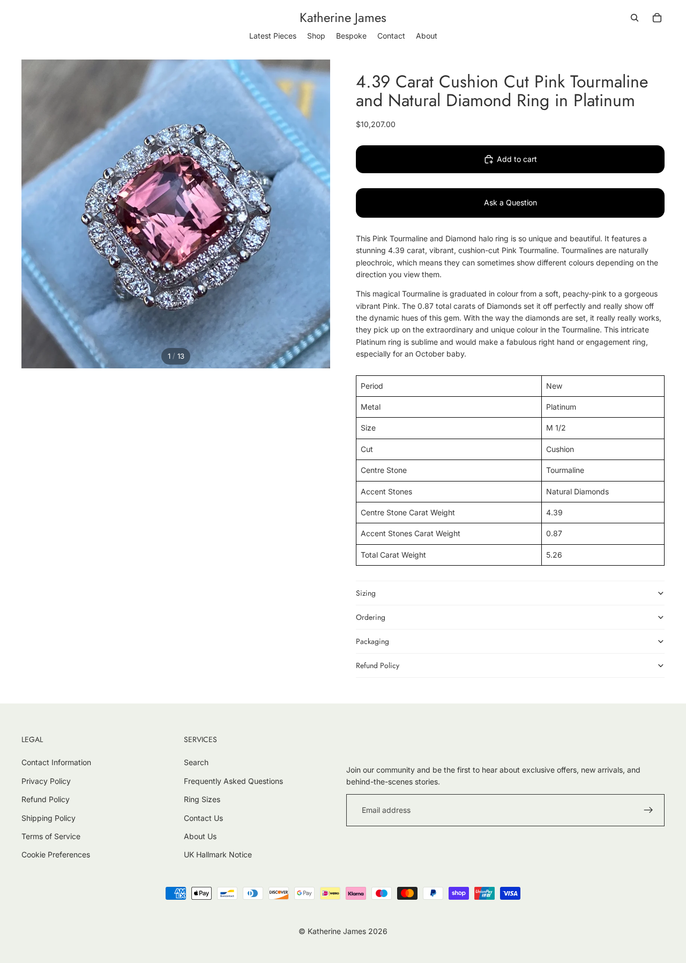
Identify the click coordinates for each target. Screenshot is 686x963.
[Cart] (657, 17)
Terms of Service (50, 836)
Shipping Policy (48, 818)
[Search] (634, 17)
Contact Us (203, 818)
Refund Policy (377, 665)
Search (196, 762)
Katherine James (337, 931)
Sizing (366, 593)
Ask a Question (510, 202)
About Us (200, 836)
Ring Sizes (202, 799)
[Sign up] (648, 810)
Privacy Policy (46, 781)
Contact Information (56, 762)
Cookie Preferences (55, 854)
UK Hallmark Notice (218, 854)
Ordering (370, 617)
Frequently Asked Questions (233, 781)
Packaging (372, 641)
